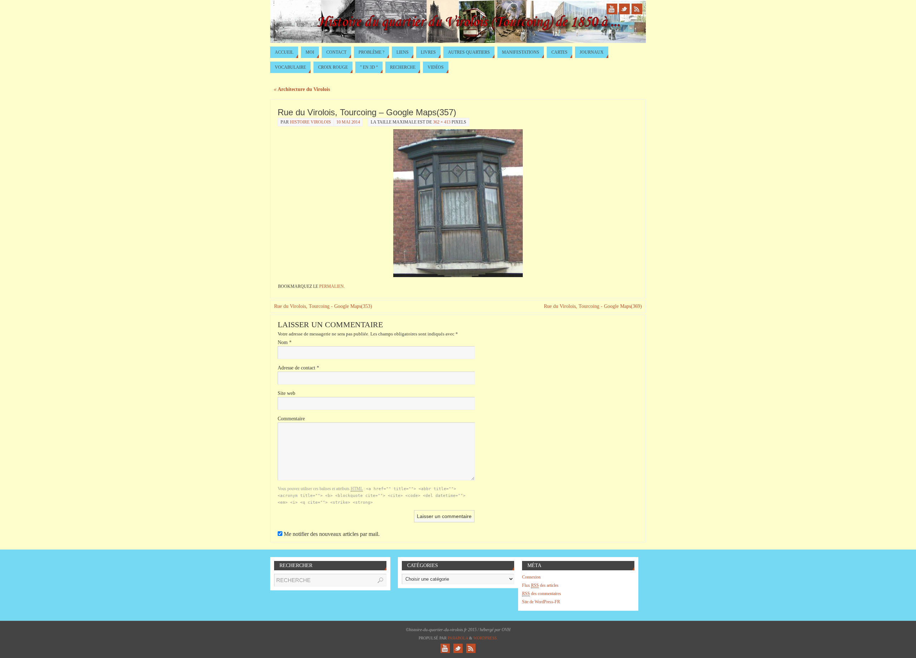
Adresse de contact (298, 368)
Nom (285, 342)
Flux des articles (540, 585)
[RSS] (637, 9)
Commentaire (291, 418)
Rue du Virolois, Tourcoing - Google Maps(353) (323, 306)
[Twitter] (624, 9)
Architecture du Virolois (302, 89)
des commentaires (541, 593)
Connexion (531, 577)
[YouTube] (611, 9)
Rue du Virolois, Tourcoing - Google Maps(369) (593, 306)
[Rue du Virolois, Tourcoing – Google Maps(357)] (458, 203)
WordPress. (485, 638)
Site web (286, 393)
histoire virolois (310, 122)
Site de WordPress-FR (541, 601)
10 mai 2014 (348, 122)
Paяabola (458, 638)
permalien (331, 286)
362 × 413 (441, 122)
